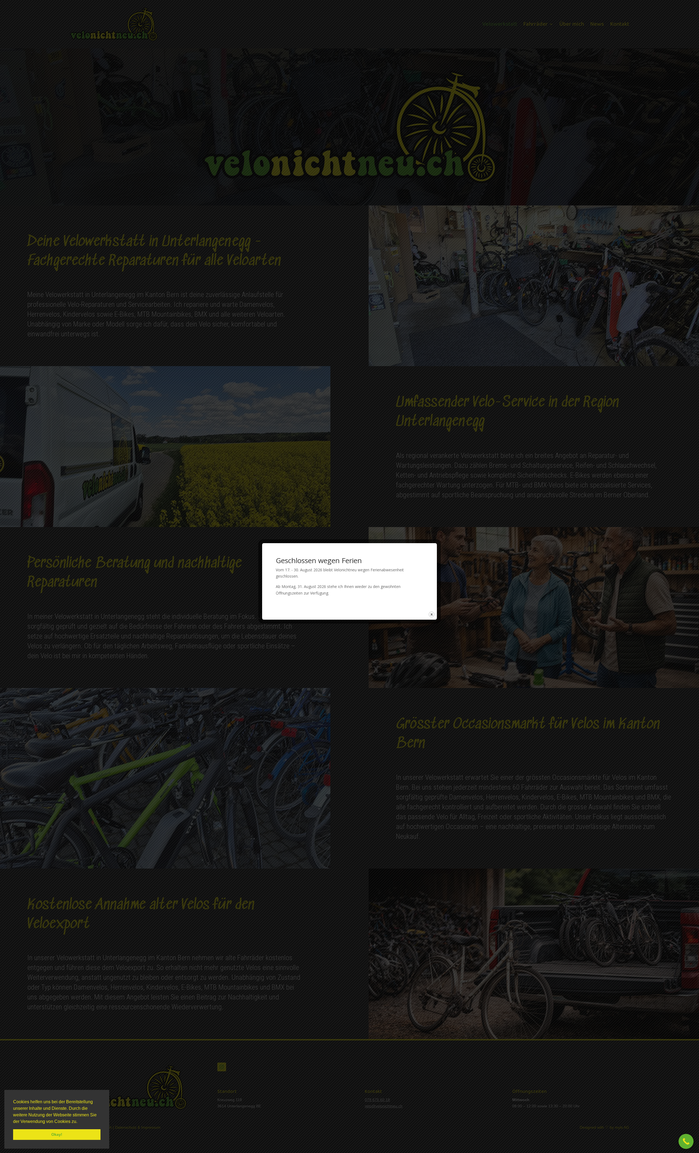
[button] (79, 1122)
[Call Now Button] (686, 1141)
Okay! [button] (56, 1134)
